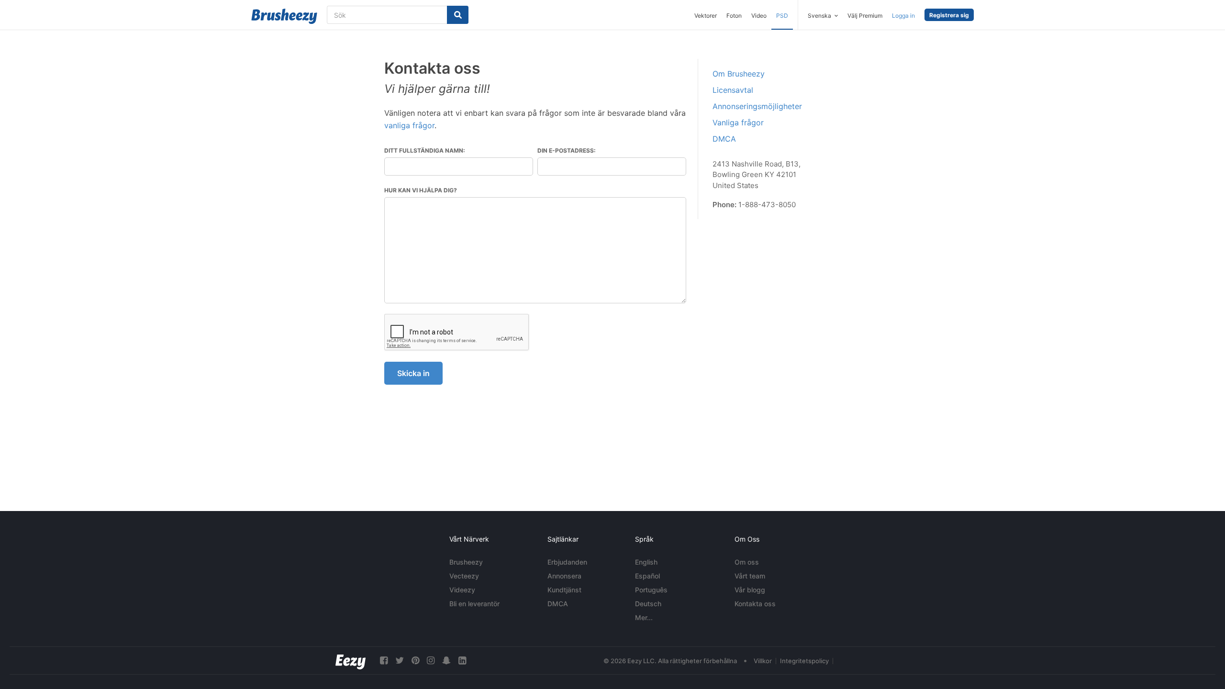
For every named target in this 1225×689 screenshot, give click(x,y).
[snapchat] (446, 660)
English (646, 562)
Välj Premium (864, 15)
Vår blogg (750, 590)
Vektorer (705, 15)
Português (651, 590)
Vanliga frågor (738, 122)
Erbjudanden (567, 562)
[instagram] (430, 660)
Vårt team (750, 576)
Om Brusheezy (739, 73)
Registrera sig (949, 15)
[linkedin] (462, 660)
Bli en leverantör (474, 604)
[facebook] (384, 660)
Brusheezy (466, 562)
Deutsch (648, 604)
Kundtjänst (564, 590)
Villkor (763, 661)
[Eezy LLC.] (350, 660)
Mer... (644, 617)
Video (759, 15)
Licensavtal (733, 90)
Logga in (903, 15)
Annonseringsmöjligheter (757, 106)
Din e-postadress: (566, 150)
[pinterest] (415, 660)
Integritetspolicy (804, 661)
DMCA (724, 139)
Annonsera (564, 576)
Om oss (747, 562)
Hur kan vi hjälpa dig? (420, 190)
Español (647, 576)
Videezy (462, 590)
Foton (734, 15)
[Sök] (457, 15)
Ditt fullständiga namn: (424, 150)
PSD (782, 15)
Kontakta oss (755, 604)
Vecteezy (464, 576)
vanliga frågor (409, 125)
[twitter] (399, 660)
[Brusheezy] (284, 16)
